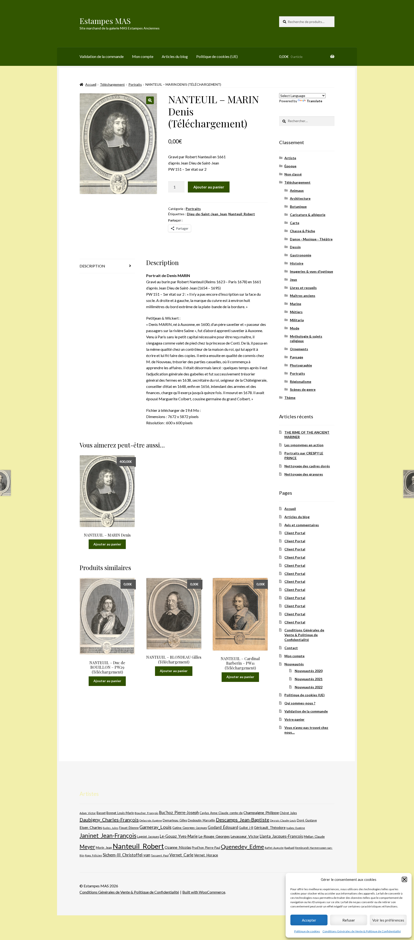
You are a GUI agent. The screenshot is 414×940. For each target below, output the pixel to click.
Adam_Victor (88, 813)
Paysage (296, 357)
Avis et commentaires (301, 525)
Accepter (309, 920)
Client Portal (294, 533)
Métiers (296, 312)
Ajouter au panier (208, 187)
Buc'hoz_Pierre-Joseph (179, 812)
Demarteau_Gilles (175, 820)
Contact (291, 648)
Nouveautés (294, 664)
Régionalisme (300, 381)
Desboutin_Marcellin (201, 820)
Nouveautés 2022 (308, 687)
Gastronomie (300, 255)
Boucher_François (146, 813)
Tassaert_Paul (160, 855)
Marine (295, 304)
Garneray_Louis (155, 827)
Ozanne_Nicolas (178, 847)
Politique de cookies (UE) (217, 56)
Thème (289, 398)
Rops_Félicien (93, 855)
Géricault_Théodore (270, 827)
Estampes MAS (105, 21)
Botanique (298, 206)
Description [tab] (92, 266)
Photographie (301, 365)
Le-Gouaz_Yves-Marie (179, 836)
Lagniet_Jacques (148, 836)
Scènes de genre (303, 389)
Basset (101, 813)
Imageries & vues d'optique (311, 271)
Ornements (299, 349)
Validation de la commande (102, 56)
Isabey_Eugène (295, 827)
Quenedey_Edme (242, 846)
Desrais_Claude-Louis (283, 820)
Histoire (296, 263)
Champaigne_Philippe (261, 812)
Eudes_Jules (110, 827)
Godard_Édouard (223, 827)
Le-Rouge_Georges (214, 836)
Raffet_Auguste (274, 847)
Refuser (348, 920)
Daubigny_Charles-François (109, 819)
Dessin (295, 247)
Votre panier (294, 719)
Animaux (297, 190)
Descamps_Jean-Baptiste (242, 819)
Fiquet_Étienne (129, 828)
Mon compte (142, 56)
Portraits (135, 84)
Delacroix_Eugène (150, 820)
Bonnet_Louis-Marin (120, 813)
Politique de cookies (307, 931)
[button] (404, 879)
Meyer (87, 847)
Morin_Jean (104, 847)
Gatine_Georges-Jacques (189, 828)
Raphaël (289, 847)
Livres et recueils (303, 288)
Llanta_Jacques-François (281, 836)
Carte (294, 223)
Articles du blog (175, 56)
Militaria (297, 320)
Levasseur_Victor (244, 836)
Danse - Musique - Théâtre (311, 239)
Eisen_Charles (91, 827)
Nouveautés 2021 (308, 679)
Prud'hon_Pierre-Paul (206, 847)
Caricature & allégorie (307, 215)
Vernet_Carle (181, 854)
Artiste (290, 158)
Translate (314, 101)
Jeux (293, 279)
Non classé (293, 174)
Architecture (300, 198)
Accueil (90, 84)
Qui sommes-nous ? (299, 703)
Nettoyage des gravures (303, 474)
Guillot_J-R (246, 828)
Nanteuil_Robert (241, 214)
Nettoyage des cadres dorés (307, 466)
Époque (290, 166)
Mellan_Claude (314, 836)
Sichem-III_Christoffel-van (126, 854)
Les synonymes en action (303, 445)
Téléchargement (112, 84)
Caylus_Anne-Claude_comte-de (221, 813)
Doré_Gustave (307, 820)
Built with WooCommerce (203, 892)
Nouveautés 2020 (308, 671)
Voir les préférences (388, 920)
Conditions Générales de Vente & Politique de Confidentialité (361, 931)
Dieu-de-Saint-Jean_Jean (207, 214)
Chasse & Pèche (302, 231)
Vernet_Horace (206, 855)
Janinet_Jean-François (108, 835)
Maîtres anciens (302, 296)
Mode (294, 328)
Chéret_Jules (288, 813)
